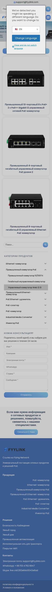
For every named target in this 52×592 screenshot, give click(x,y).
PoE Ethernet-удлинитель (36, 499)
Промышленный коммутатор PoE (32, 489)
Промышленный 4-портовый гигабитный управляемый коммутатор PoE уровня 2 (26, 169)
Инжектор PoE (42, 513)
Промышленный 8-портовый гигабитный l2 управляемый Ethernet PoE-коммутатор (26, 230)
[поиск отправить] (48, 9)
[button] (48, 17)
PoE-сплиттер (42, 504)
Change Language (26, 38)
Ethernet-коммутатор (38, 485)
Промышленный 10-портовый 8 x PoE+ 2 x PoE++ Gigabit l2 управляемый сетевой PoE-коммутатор (26, 108)
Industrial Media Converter (35, 508)
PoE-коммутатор (41, 480)
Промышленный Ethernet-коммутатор (29, 494)
